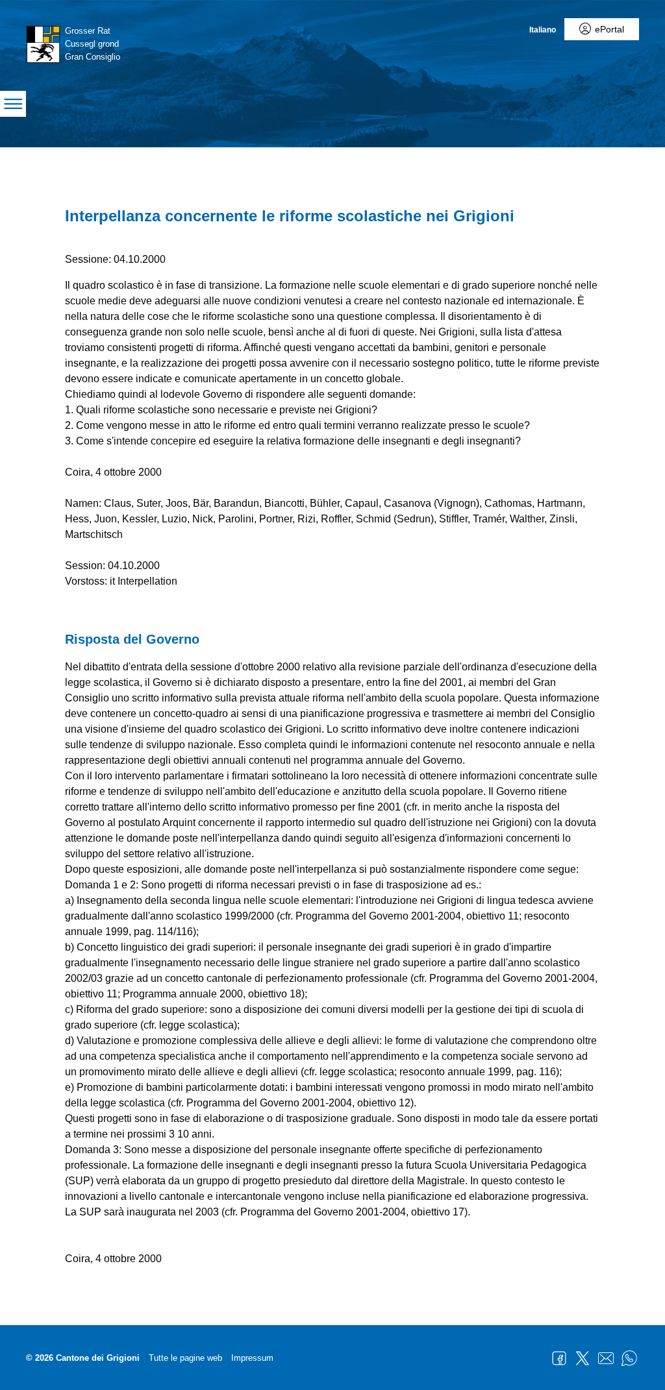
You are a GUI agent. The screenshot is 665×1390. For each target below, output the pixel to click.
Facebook (559, 1358)
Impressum (252, 1358)
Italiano (542, 29)
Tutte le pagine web (185, 1358)
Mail (606, 1358)
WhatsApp (629, 1358)
